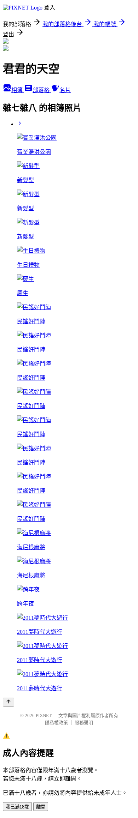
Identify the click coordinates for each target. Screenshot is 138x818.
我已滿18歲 (17, 807)
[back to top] (8, 702)
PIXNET (44, 715)
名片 (65, 90)
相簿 (17, 90)
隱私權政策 (56, 722)
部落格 (42, 90)
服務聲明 (84, 722)
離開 (40, 807)
